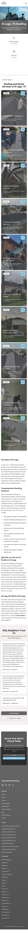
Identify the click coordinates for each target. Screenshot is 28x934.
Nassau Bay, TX (5, 871)
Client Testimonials (6, 809)
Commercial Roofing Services (9, 840)
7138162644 (14, 44)
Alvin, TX (4, 886)
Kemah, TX (4, 883)
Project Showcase (6, 815)
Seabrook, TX (5, 877)
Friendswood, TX (6, 909)
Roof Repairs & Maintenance (8, 832)
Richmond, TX (5, 900)
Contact (3, 797)
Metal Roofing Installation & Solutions (11, 826)
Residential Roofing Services (8, 829)
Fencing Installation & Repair (9, 834)
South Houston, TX (6, 912)
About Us (4, 800)
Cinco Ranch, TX (5, 918)
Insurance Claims (6, 803)
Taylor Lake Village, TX (7, 874)
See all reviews (14, 713)
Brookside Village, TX (7, 859)
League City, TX (5, 897)
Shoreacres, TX (5, 894)
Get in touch (14, 755)
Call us (14, 758)
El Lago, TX (4, 880)
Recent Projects (5, 806)
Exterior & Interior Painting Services (10, 846)
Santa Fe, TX (5, 891)
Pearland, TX (5, 865)
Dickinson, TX (5, 906)
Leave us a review (15, 718)
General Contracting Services (9, 837)
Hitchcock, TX (5, 889)
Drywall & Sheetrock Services (9, 849)
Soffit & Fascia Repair (7, 852)
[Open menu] (26, 3)
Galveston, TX (5, 862)
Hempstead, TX (5, 915)
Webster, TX (4, 868)
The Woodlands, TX (6, 903)
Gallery (3, 794)
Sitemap (4, 818)
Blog (3, 812)
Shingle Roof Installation (8, 843)
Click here (14, 57)
